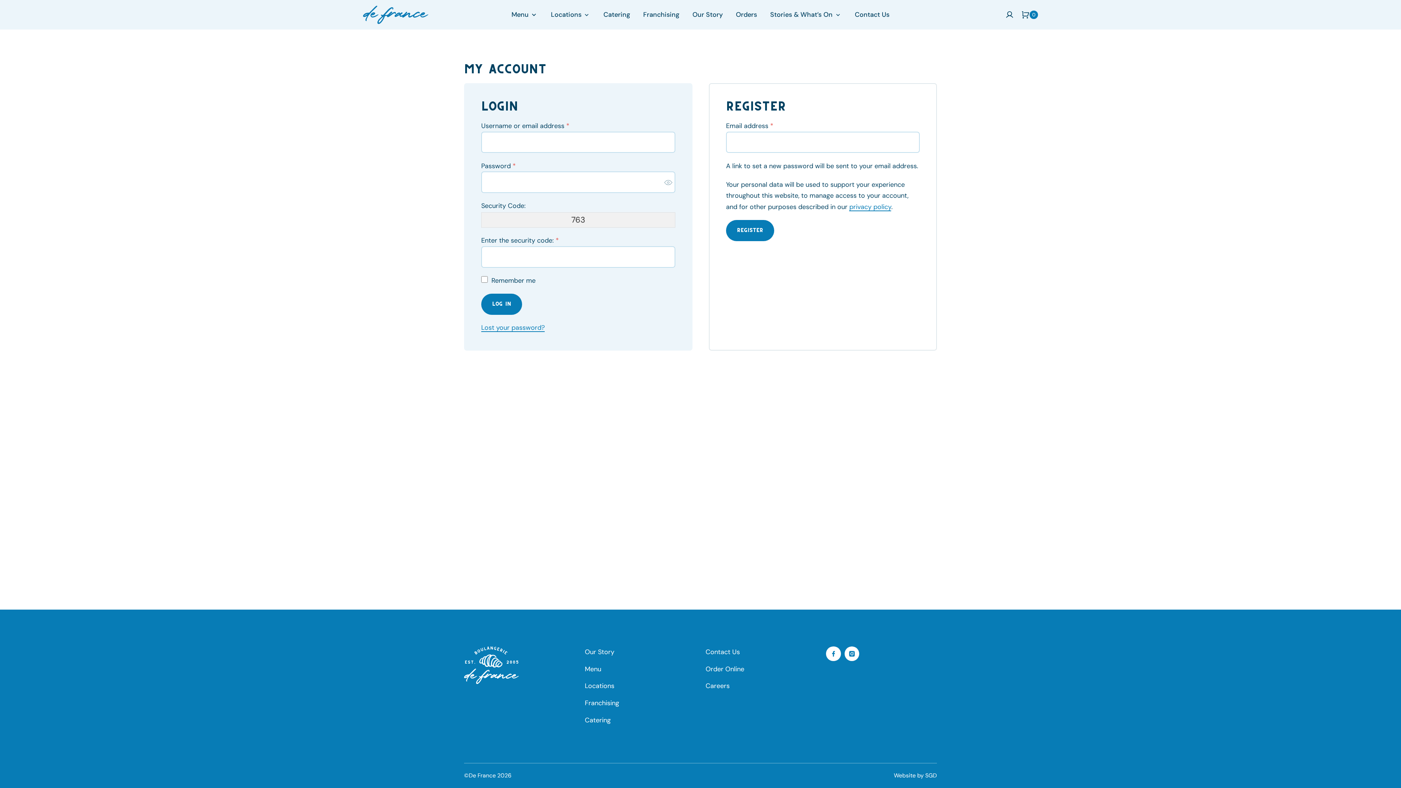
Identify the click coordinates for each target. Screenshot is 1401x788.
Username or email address (525, 125)
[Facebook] (833, 653)
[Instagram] (852, 653)
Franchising (661, 14)
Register (750, 230)
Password (498, 166)
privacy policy (870, 206)
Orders (746, 14)
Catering (616, 14)
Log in (501, 304)
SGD (931, 775)
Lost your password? (513, 327)
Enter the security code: (520, 240)
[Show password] (668, 182)
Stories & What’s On (801, 14)
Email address (749, 125)
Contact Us (872, 14)
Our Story (707, 14)
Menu (520, 14)
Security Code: (503, 205)
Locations (566, 14)
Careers (718, 685)
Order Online (725, 669)
